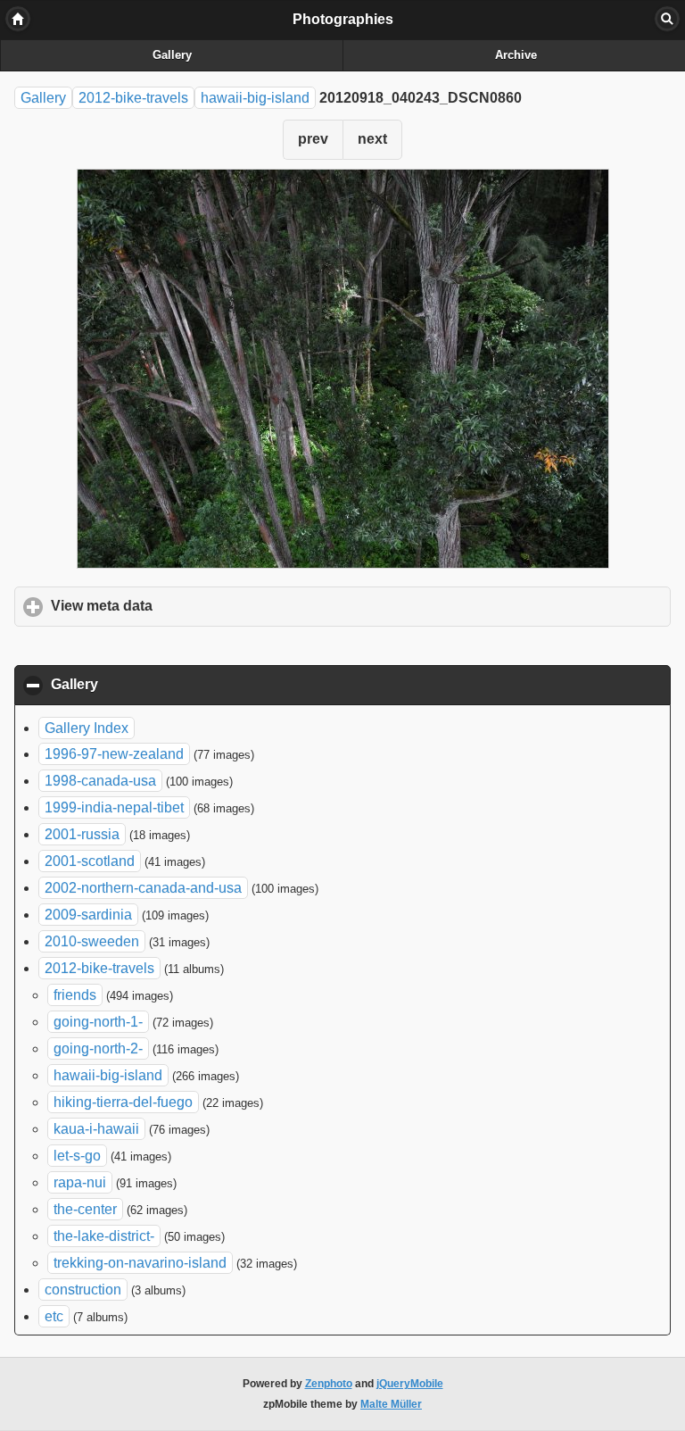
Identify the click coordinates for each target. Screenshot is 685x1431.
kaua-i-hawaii (96, 1128)
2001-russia (82, 834)
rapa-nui (80, 1182)
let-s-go (77, 1155)
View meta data (184, 605)
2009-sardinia (88, 914)
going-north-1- (98, 1021)
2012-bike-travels (133, 97)
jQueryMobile (409, 1383)
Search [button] (667, 18)
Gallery (172, 55)
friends (75, 995)
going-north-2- (98, 1048)
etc (54, 1316)
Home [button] (17, 18)
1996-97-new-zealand (114, 753)
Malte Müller (391, 1404)
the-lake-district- (104, 1236)
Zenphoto (328, 1383)
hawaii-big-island (255, 97)
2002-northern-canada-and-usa (143, 887)
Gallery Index (86, 728)
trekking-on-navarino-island (140, 1262)
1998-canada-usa (100, 780)
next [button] (372, 138)
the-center (85, 1209)
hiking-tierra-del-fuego (123, 1102)
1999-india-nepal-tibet (114, 807)
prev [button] (313, 138)
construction (83, 1289)
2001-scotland (90, 861)
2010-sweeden (92, 941)
